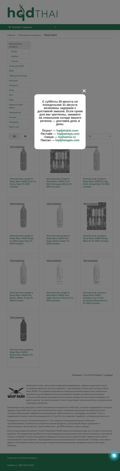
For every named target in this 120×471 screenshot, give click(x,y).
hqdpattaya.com (68, 133)
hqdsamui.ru (67, 137)
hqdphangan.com (67, 140)
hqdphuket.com (67, 130)
